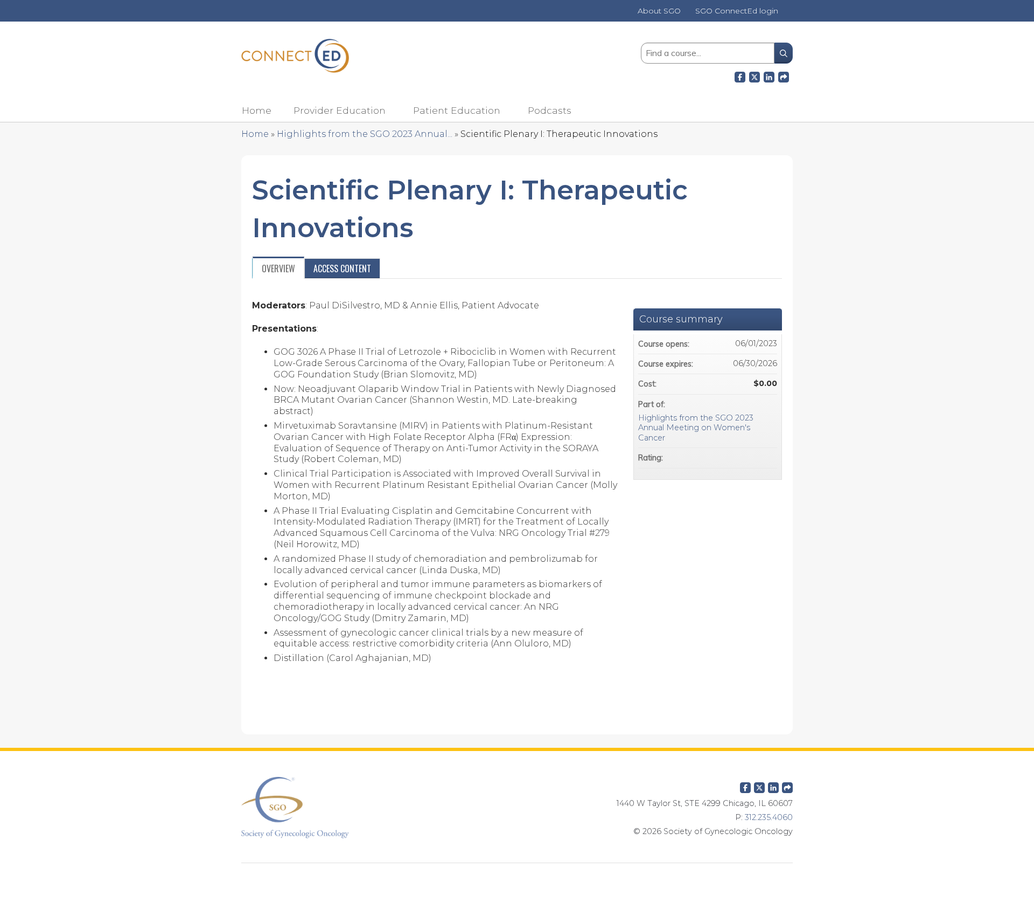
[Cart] (789, 15)
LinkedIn (769, 75)
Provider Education (340, 110)
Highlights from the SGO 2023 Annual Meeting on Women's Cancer (695, 428)
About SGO (659, 11)
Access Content (342, 268)
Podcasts (549, 110)
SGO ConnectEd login (736, 11)
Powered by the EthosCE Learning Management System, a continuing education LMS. (517, 879)
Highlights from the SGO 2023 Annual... (364, 134)
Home (256, 110)
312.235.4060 (769, 817)
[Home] (295, 55)
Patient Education (456, 110)
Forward (783, 75)
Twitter (759, 785)
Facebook (740, 75)
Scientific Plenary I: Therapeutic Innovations (559, 134)
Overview (278, 268)
